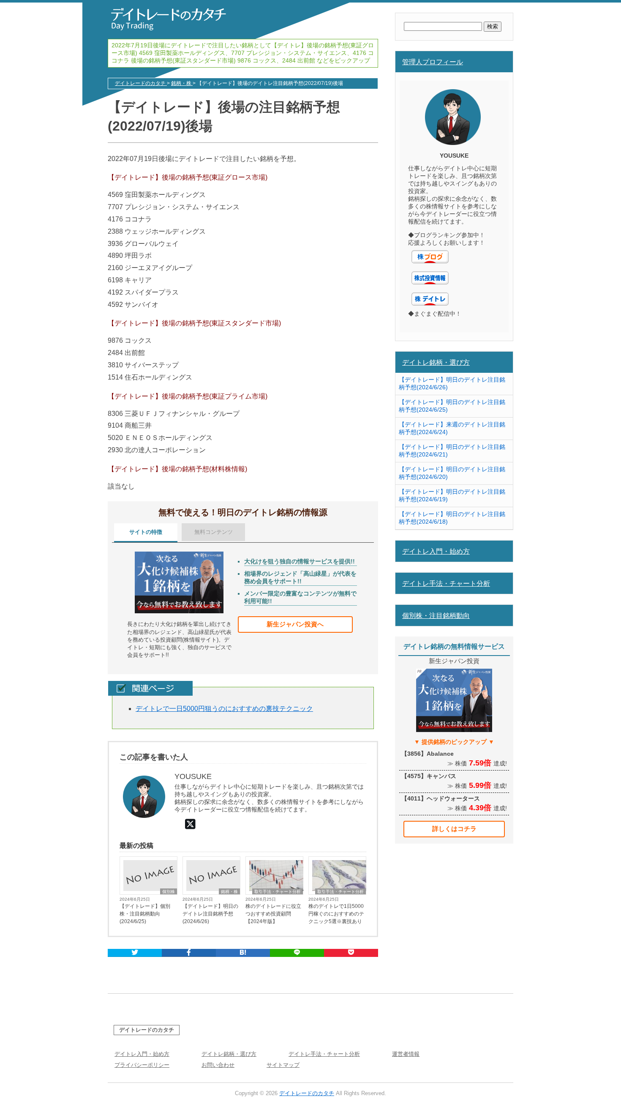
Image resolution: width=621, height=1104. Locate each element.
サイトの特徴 (145, 532)
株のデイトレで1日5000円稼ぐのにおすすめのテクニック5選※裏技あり (336, 913)
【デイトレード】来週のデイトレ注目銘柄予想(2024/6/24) (452, 428)
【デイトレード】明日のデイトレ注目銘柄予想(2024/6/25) (452, 406)
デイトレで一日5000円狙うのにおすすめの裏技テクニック (224, 708)
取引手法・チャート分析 (277, 891)
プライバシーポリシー (141, 1065)
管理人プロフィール (432, 62)
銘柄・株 (229, 891)
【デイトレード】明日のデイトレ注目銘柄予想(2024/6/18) (452, 518)
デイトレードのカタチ (146, 1030)
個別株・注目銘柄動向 (436, 615)
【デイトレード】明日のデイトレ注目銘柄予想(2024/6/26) (210, 913)
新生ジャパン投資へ (295, 624)
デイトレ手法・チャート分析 (446, 583)
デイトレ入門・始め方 (436, 551)
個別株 (168, 891)
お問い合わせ (218, 1065)
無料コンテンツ (213, 532)
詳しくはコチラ (454, 828)
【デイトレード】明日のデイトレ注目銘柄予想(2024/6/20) (452, 473)
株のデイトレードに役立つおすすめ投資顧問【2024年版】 (273, 913)
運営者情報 (405, 1054)
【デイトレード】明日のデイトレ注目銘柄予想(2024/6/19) (452, 495)
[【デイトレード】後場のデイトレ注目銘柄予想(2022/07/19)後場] (243, 953)
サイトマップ (283, 1065)
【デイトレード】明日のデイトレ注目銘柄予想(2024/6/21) (452, 450)
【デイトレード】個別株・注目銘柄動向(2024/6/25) (145, 913)
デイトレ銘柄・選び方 (436, 362)
